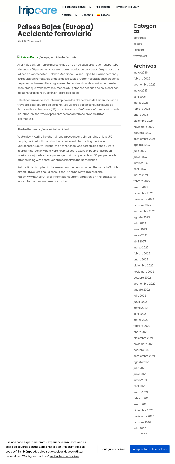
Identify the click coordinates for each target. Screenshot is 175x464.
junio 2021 (139, 374)
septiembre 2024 (144, 139)
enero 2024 (140, 187)
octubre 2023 (142, 205)
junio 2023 (140, 229)
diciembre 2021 (143, 338)
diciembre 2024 (143, 121)
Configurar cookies (112, 449)
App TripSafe (103, 7)
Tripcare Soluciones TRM (76, 7)
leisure (138, 44)
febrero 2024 (141, 181)
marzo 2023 (140, 247)
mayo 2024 (140, 163)
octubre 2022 (142, 277)
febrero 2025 (141, 109)
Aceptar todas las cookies (150, 449)
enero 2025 (140, 115)
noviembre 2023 (143, 199)
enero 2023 (140, 259)
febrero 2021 (141, 398)
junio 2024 (140, 157)
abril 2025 (139, 97)
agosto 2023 (141, 217)
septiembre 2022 (144, 283)
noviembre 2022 (143, 271)
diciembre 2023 (143, 193)
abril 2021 (139, 386)
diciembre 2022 (143, 265)
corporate (139, 38)
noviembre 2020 (143, 416)
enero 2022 (140, 332)
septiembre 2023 (144, 211)
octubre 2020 (142, 422)
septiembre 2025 (144, 84)
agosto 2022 (141, 289)
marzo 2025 (140, 103)
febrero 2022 (141, 326)
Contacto (87, 15)
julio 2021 (139, 368)
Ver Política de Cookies (64, 456)
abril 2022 (139, 314)
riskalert (138, 50)
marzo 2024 (141, 175)
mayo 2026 (140, 72)
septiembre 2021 (144, 356)
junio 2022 (140, 302)
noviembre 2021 (143, 344)
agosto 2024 (141, 145)
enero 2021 (140, 404)
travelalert (35, 41)
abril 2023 (139, 241)
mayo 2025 (140, 90)
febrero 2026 (141, 78)
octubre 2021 (141, 350)
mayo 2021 (140, 380)
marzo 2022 (140, 320)
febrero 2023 (141, 253)
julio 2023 (139, 223)
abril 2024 (139, 169)
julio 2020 (139, 428)
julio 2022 (139, 295)
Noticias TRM (69, 15)
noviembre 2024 (143, 127)
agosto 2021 (141, 362)
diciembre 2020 (143, 410)
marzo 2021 (140, 392)
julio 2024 (139, 151)
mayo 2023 (140, 235)
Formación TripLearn (127, 7)
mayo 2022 (140, 308)
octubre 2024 (142, 133)
